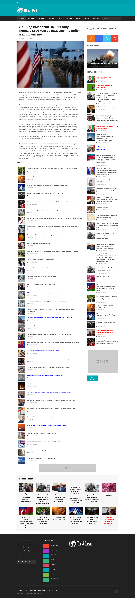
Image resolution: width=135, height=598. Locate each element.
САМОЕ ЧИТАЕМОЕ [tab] (92, 378)
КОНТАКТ (54, 590)
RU (114, 2)
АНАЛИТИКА (31, 18)
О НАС (25, 590)
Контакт (37, 2)
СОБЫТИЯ (69, 18)
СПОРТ (78, 18)
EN (117, 2)
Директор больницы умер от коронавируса (40, 177)
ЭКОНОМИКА (97, 18)
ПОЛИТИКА (42, 18)
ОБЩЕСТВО (52, 18)
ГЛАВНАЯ (21, 18)
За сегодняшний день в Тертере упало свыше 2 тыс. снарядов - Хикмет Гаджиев (103, 65)
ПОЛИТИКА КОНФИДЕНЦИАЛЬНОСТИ (40, 590)
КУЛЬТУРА (87, 18)
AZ (111, 2)
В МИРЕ (61, 18)
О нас (30, 2)
